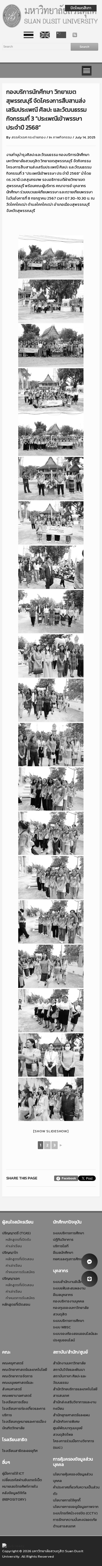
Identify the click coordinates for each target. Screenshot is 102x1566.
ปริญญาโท (10, 1252)
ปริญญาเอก (11, 1278)
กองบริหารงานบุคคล (68, 1301)
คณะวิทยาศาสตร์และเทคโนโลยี (24, 1369)
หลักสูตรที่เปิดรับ (18, 1239)
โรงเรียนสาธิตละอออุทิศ (20, 1450)
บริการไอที (61, 1246)
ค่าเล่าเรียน (14, 1246)
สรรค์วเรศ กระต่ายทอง (28, 137)
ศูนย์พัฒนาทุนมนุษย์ (67, 1428)
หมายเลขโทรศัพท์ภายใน (20, 1486)
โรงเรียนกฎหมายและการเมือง (24, 1421)
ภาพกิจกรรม (62, 137)
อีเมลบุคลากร (63, 1294)
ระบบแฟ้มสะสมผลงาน (69, 1288)
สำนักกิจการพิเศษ (66, 1421)
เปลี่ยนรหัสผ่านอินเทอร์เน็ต (22, 1479)
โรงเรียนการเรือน (15, 1402)
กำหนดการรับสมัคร (20, 1272)
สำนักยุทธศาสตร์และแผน (71, 1415)
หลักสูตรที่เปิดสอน (20, 1259)
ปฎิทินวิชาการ (63, 1239)
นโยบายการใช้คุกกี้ (67, 1500)
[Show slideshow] (51, 1131)
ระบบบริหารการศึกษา (68, 1233)
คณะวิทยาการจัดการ (17, 1376)
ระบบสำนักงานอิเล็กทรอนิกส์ (74, 1281)
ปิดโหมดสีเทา (80, 8)
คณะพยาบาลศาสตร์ (17, 1395)
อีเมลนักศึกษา (63, 1252)
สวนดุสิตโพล (63, 1434)
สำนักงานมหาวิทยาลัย (69, 1363)
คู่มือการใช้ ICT (13, 1473)
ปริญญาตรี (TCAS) (16, 1233)
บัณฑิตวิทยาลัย (13, 1428)
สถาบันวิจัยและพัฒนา (69, 1369)
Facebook (69, 1178)
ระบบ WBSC (62, 1327)
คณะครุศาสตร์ (12, 1363)
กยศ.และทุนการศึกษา (68, 1259)
